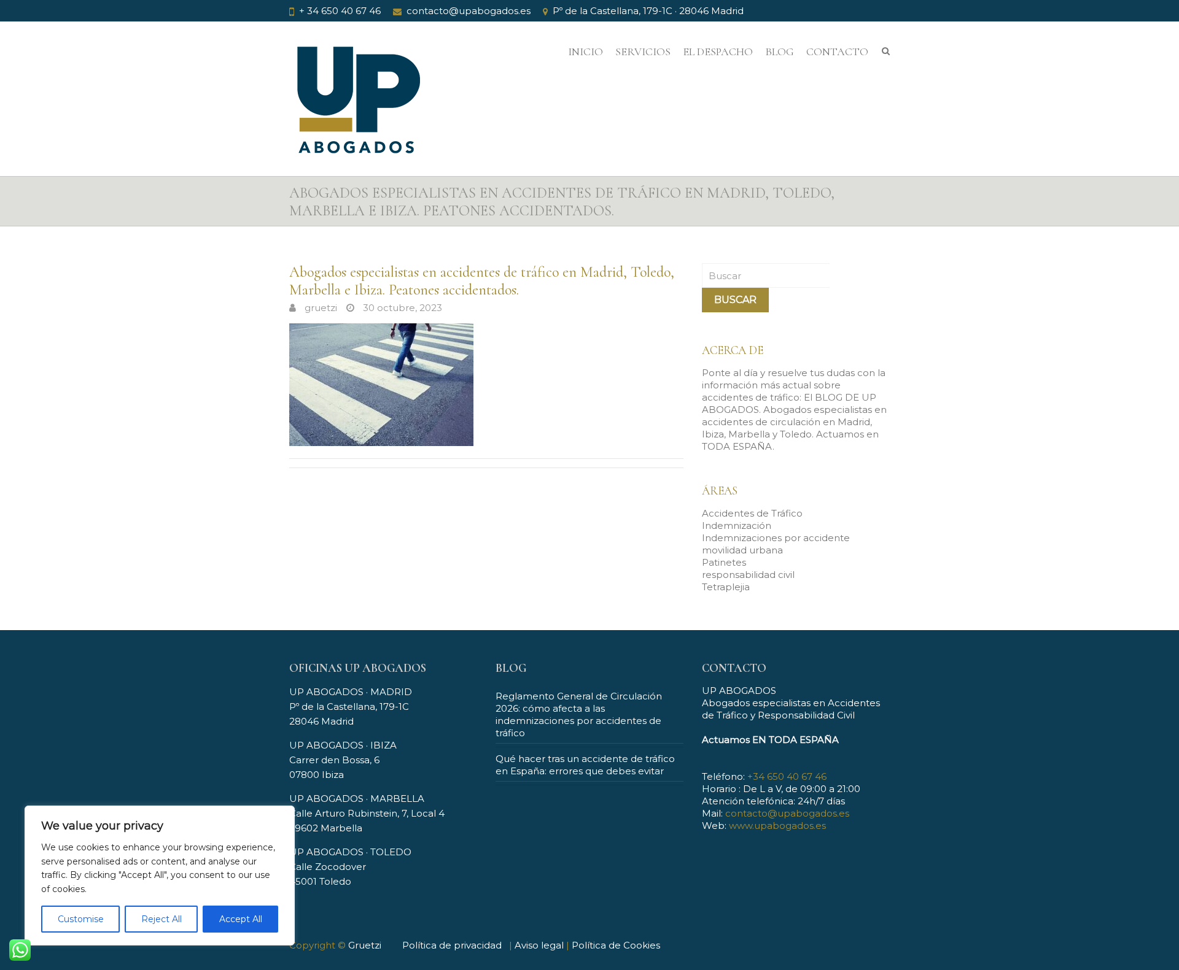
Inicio (585, 51)
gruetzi (319, 308)
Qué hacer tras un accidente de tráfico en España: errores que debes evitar (585, 765)
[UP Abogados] (356, 108)
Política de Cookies (616, 945)
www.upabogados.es (777, 825)
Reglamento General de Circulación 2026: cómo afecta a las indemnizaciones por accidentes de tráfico (579, 714)
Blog (779, 51)
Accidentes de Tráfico (752, 513)
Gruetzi (364, 945)
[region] (160, 875)
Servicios (643, 51)
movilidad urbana (742, 550)
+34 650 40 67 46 (787, 776)
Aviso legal (539, 945)
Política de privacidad (452, 945)
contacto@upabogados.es (469, 11)
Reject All (161, 919)
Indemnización (736, 525)
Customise (81, 919)
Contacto (837, 51)
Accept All (240, 919)
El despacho (718, 51)
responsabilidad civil (748, 574)
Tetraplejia (726, 587)
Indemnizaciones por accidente (776, 538)
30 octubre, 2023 (401, 308)
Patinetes (724, 562)
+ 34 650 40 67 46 (340, 11)
